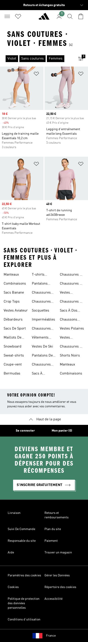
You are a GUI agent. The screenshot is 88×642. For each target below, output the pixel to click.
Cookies (13, 587)
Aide (11, 552)
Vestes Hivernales (68, 293)
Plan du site (52, 529)
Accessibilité (53, 598)
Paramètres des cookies (24, 575)
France (51, 635)
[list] (37, 58)
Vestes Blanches (67, 338)
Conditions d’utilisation (24, 619)
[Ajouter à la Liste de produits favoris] (36, 74)
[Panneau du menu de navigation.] (7, 16)
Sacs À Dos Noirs (68, 311)
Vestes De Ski (42, 346)
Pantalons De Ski (42, 356)
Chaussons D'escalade (68, 320)
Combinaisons (15, 283)
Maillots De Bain (12, 338)
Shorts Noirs (70, 355)
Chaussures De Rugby (72, 275)
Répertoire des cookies (60, 587)
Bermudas (12, 373)
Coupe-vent (13, 364)
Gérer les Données (57, 575)
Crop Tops (12, 301)
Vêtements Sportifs (40, 338)
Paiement (51, 540)
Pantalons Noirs (40, 284)
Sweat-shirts (14, 355)
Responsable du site (22, 540)
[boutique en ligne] (44, 18)
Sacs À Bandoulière (41, 374)
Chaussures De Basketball (72, 347)
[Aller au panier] (80, 16)
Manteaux (11, 274)
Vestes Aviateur (16, 310)
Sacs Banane (14, 292)
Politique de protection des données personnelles (23, 603)
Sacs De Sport (15, 328)
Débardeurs (13, 319)
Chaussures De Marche (72, 302)
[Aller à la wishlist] (18, 16)
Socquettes (40, 310)
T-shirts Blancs (38, 275)
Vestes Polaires (72, 328)
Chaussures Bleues (41, 293)
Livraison (14, 513)
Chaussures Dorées (41, 302)
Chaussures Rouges (41, 365)
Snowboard (12, 346)
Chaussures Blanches (41, 329)
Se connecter (25, 430)
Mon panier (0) (62, 430)
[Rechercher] (70, 16)
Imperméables (43, 319)
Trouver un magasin (58, 552)
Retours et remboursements (56, 515)
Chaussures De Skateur (72, 284)
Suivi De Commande (21, 529)
